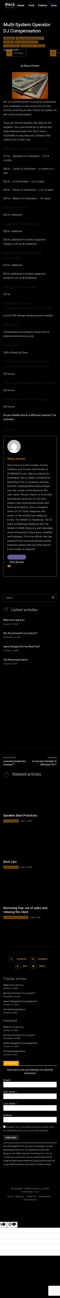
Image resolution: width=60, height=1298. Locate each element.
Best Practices (11, 821)
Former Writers (11, 45)
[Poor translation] (12, 1225)
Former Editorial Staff (26, 42)
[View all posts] (16, 557)
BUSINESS (9, 38)
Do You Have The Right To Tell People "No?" (44, 763)
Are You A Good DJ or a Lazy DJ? (20, 633)
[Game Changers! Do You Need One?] (52, 648)
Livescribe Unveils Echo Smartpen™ (14, 763)
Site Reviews (44, 1196)
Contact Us (31, 1196)
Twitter (42, 966)
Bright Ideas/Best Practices (29, 38)
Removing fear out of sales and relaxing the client (25, 910)
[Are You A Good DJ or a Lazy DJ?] (52, 635)
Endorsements (30, 1199)
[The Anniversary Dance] (52, 661)
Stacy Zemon (16, 459)
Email (7, 1080)
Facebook (21, 958)
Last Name (10, 1103)
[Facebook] (11, 959)
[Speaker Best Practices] (30, 796)
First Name (10, 1091)
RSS (25, 966)
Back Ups (10, 861)
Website (7, 1115)
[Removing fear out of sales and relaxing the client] (30, 888)
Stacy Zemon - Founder (33, 45)
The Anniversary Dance (15, 660)
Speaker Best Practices (20, 815)
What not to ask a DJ (13, 620)
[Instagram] (33, 959)
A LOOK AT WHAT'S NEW (15, 917)
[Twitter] (33, 966)
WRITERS (8, 42)
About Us (19, 1196)
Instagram (43, 958)
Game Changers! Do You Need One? (21, 646)
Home (10, 1196)
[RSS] (18, 966)
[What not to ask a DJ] (52, 621)
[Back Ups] (30, 842)
